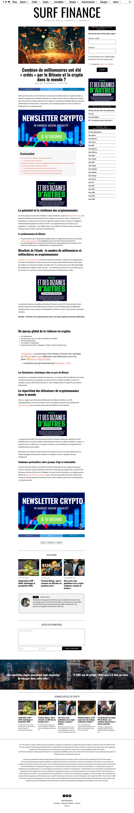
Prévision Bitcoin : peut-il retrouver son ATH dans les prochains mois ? (51, 583)
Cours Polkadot (92, 172)
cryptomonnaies (24, 405)
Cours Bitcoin (92, 135)
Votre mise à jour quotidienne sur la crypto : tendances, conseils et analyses (74, 584)
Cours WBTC (91, 199)
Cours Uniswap (92, 176)
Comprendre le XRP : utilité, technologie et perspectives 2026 (26, 583)
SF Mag (40, 83)
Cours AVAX (91, 162)
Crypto (45, 2)
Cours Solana (91, 142)
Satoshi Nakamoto (74, 216)
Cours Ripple (91, 155)
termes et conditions (106, 64)
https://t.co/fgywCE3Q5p (39, 359)
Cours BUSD (91, 196)
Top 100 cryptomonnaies (94, 132)
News (15, 2)
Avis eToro (91, 114)
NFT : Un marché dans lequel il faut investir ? (100, 120)
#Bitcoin (27, 356)
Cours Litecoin (92, 179)
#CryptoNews (27, 354)
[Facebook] (4, 2)
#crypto (38, 356)
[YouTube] (9, 2)
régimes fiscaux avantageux (36, 475)
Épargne (103, 2)
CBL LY (67, 806)
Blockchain (51, 542)
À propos (57, 803)
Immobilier (59, 2)
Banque (72, 2)
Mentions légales (67, 803)
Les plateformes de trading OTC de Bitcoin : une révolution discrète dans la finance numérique (106, 720)
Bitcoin (43, 542)
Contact (77, 803)
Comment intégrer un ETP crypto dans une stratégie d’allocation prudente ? (86, 719)
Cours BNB (91, 145)
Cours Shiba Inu (92, 152)
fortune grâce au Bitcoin (29, 241)
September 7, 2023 (63, 363)
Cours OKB (91, 186)
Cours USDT (91, 189)
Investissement (88, 2)
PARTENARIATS (67, 801)
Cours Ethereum (92, 139)
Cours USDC (91, 192)
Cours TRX (91, 182)
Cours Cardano (92, 159)
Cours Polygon (92, 165)
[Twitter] (6, 2)
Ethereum (59, 542)
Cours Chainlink (92, 169)
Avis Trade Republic (93, 117)
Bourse (23, 2)
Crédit (34, 2)
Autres (116, 2)
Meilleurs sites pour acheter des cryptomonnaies (101, 110)
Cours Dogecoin (92, 149)
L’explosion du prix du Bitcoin (28, 260)
